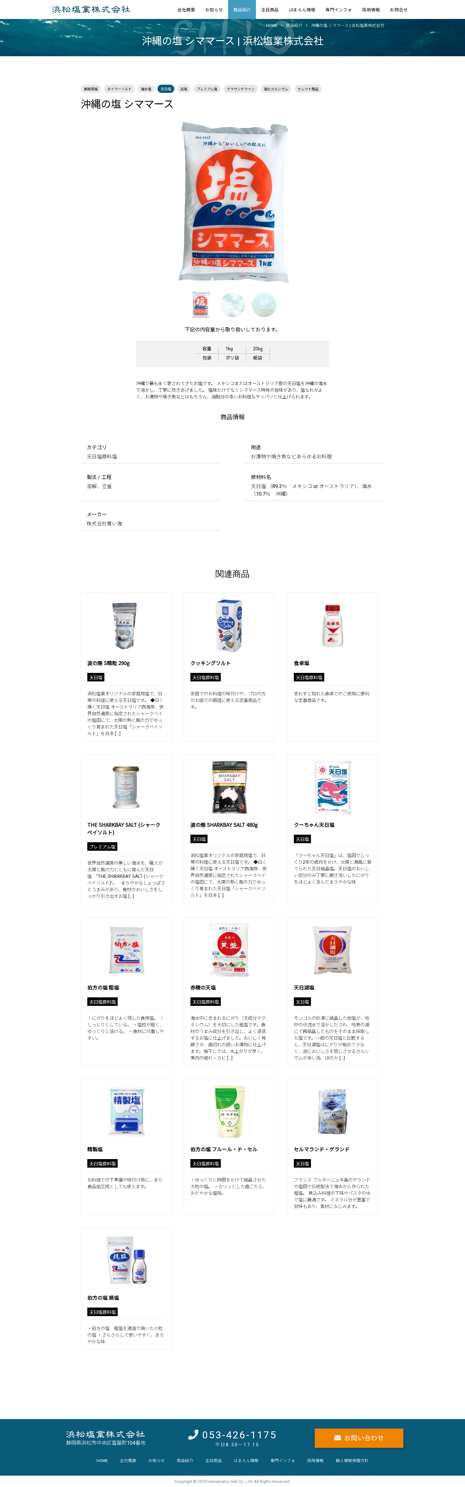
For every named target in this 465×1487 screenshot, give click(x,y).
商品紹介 (242, 9)
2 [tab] (221, 294)
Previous (76, 202)
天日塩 (166, 89)
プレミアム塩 (207, 89)
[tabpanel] (232, 202)
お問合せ (399, 9)
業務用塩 (91, 89)
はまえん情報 (302, 9)
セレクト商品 (308, 89)
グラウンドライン (241, 89)
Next (389, 202)
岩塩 (183, 89)
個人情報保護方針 (352, 1460)
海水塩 (146, 89)
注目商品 (270, 9)
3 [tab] (253, 294)
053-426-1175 (239, 1435)
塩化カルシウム (276, 89)
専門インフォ (339, 9)
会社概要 (186, 9)
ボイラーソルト (119, 89)
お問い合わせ (364, 1438)
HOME (102, 1460)
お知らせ (214, 9)
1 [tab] (190, 294)
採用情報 (371, 9)
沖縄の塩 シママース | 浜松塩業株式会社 (347, 25)
